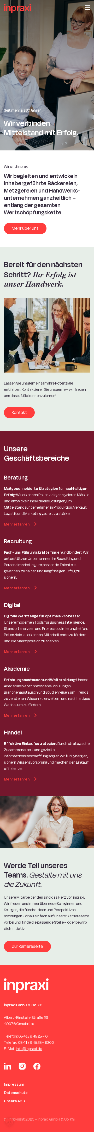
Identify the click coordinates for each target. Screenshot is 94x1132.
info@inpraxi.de (29, 1049)
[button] (9, 1122)
